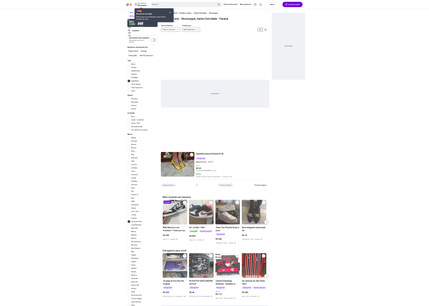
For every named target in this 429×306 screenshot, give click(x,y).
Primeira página (260, 185)
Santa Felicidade (200, 13)
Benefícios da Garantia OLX (137, 47)
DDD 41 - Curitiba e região (182, 13)
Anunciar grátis (294, 4)
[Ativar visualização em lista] (260, 30)
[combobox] (186, 4)
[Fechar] (170, 12)
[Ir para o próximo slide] (266, 222)
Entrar (272, 4)
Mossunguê (213, 13)
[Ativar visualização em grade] (265, 30)
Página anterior (168, 185)
